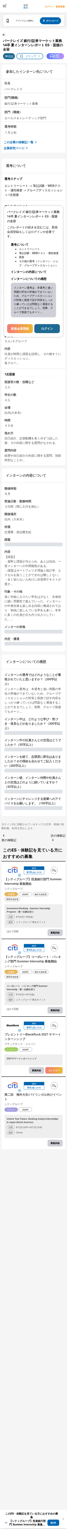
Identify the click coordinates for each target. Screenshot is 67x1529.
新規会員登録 (20, 328)
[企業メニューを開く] (12, 870)
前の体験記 (8, 840)
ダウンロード (52, 20)
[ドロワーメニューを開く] (4, 6)
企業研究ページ (14, 148)
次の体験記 (58, 835)
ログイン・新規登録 (55, 6)
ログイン (47, 328)
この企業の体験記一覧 (19, 142)
